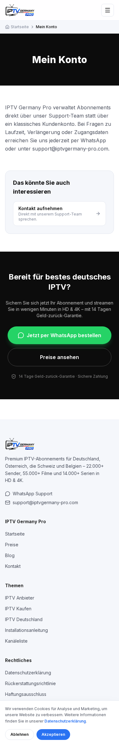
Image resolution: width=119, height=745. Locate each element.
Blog (10, 555)
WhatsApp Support (32, 493)
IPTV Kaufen (18, 608)
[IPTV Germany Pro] (20, 10)
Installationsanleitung (26, 630)
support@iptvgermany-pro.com (45, 502)
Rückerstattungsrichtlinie (30, 683)
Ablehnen (19, 734)
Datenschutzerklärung (28, 672)
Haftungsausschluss (25, 694)
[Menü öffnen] (107, 10)
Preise (11, 544)
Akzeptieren (53, 734)
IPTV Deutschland (24, 619)
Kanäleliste (16, 641)
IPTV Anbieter (19, 597)
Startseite (20, 26)
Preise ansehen (59, 357)
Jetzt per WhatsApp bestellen (64, 335)
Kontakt (13, 566)
